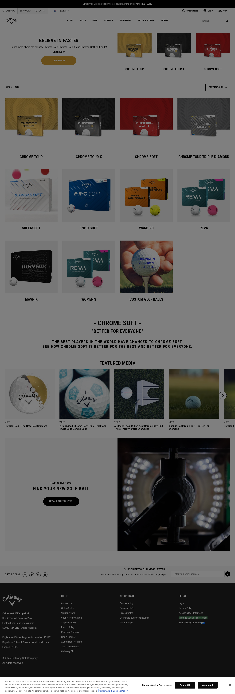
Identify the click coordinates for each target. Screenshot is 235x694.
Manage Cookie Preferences (157, 685)
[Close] (229, 685)
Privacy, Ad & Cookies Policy (113, 691)
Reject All (185, 685)
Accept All (207, 685)
